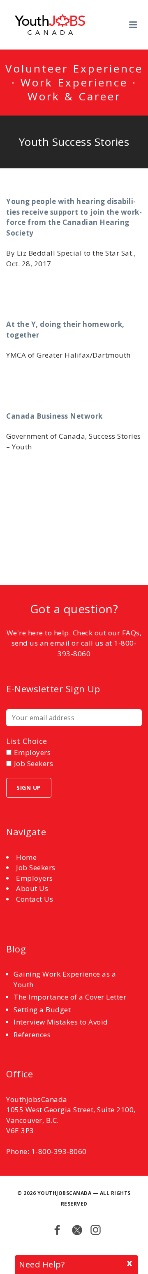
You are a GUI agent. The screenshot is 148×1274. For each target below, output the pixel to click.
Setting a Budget (42, 1009)
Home (26, 857)
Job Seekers (36, 867)
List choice (26, 741)
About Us (32, 888)
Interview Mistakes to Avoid (61, 1022)
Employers (34, 878)
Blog (16, 949)
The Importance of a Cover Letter (70, 997)
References (32, 1034)
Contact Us (34, 899)
